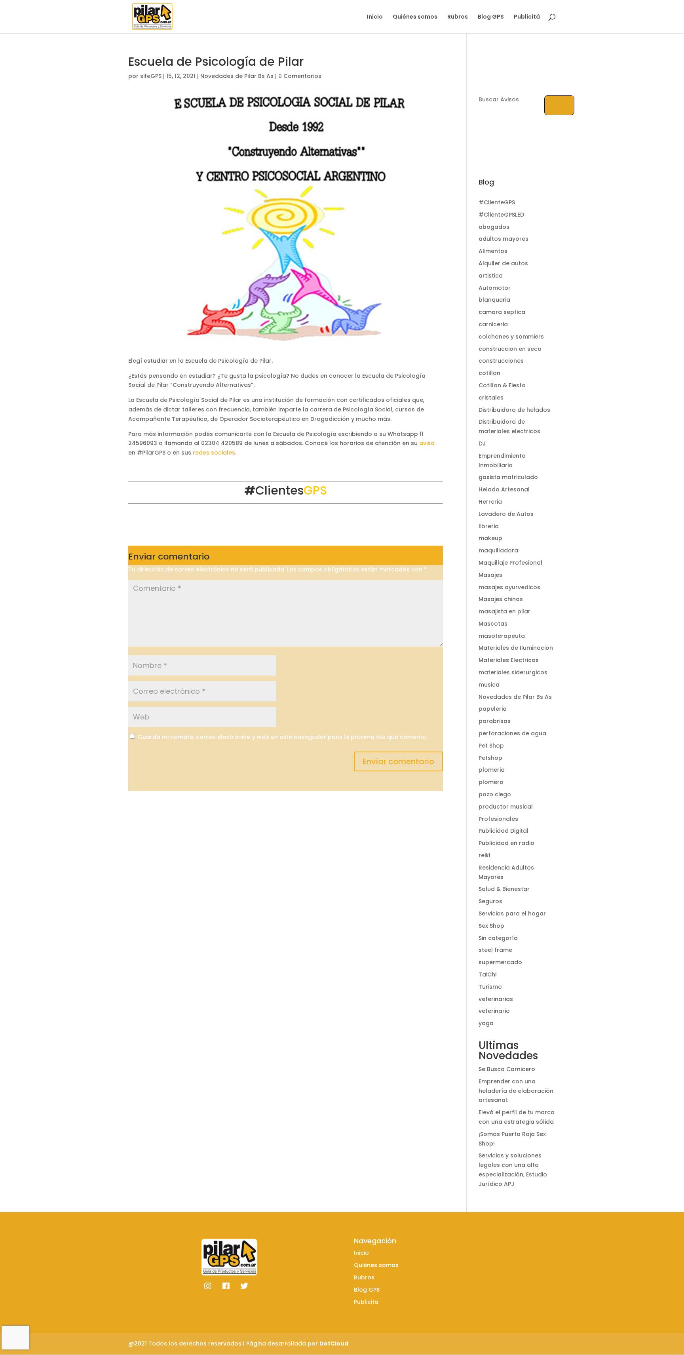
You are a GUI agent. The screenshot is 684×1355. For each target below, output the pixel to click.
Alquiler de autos (503, 263)
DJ (482, 443)
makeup (490, 538)
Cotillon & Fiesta (502, 385)
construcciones (501, 361)
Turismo (490, 987)
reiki (484, 855)
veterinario (494, 1011)
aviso (427, 443)
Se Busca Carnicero (507, 1069)
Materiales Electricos (509, 660)
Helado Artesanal (504, 489)
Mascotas (493, 624)
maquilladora (498, 550)
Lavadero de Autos (506, 514)
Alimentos (493, 251)
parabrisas (495, 721)
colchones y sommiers (511, 337)
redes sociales (214, 453)
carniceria (493, 324)
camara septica (502, 312)
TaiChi (487, 974)
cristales (491, 398)
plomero (491, 782)
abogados (494, 227)
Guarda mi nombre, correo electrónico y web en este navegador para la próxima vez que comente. (282, 737)
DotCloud (333, 1343)
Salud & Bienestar (504, 889)
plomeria (492, 770)
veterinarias (496, 999)
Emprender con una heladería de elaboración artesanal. (516, 1090)
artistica (491, 276)
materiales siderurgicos (513, 672)
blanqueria (494, 300)
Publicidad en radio (506, 843)
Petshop (490, 758)
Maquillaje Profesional (510, 563)
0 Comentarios (299, 76)
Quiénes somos (415, 17)
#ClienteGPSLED (501, 215)
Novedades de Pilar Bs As (237, 76)
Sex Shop (491, 926)
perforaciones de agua (512, 733)
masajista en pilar (504, 611)
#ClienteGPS (497, 202)
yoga (486, 1023)
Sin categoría (498, 938)
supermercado (500, 962)
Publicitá (527, 17)
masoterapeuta (502, 636)
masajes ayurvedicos (509, 587)
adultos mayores (503, 239)
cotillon (489, 373)
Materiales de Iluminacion (516, 648)
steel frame (495, 950)
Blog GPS (491, 17)
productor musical (506, 807)
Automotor (495, 288)
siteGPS (151, 76)
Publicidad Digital (503, 831)
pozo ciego (495, 794)
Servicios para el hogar (512, 913)
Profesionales (498, 819)
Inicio (375, 17)
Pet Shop (491, 746)
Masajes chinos (501, 599)
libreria (489, 526)
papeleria (493, 709)
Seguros (490, 901)
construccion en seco (510, 349)
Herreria (490, 502)
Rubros (457, 17)
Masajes (490, 575)
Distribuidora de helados (514, 410)
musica (489, 685)
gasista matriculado (508, 477)
